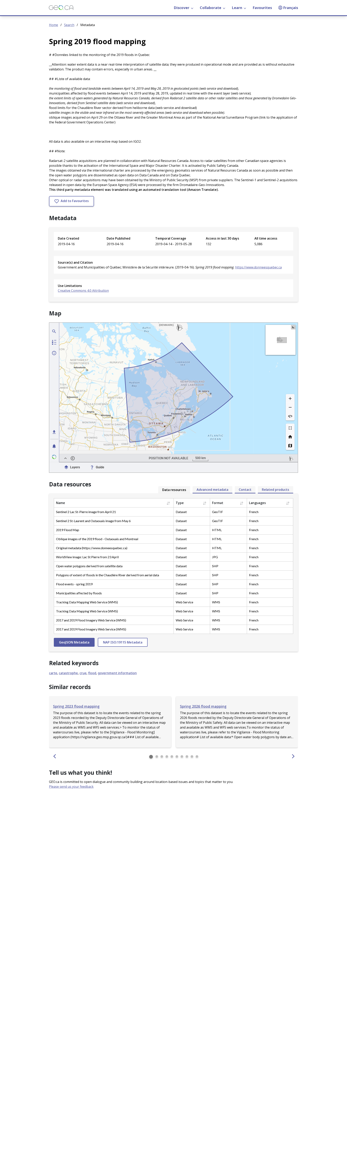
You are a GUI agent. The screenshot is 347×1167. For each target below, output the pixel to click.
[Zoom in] (290, 398)
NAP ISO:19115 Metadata (122, 642)
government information (117, 673)
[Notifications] (54, 446)
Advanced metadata (212, 489)
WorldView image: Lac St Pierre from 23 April (87, 557)
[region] (178, 392)
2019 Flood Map (67, 530)
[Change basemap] (290, 445)
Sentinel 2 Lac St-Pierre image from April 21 (86, 512)
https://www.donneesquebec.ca (258, 267)
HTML (217, 530)
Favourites (262, 7)
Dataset (181, 512)
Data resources (174, 490)
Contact (245, 489)
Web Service (184, 602)
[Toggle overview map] (293, 327)
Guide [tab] (100, 467)
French (253, 512)
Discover (181, 7)
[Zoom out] (290, 407)
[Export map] (54, 432)
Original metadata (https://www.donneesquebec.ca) (91, 548)
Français (290, 7)
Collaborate (210, 7)
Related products (275, 489)
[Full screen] (290, 428)
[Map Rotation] (290, 416)
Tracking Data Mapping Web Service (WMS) (87, 602)
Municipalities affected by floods (79, 593)
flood (92, 673)
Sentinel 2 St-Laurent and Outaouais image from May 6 (93, 521)
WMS (216, 602)
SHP (215, 566)
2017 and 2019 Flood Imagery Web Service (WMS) (91, 620)
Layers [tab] (75, 467)
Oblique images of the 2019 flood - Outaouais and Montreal (97, 539)
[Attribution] (73, 458)
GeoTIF (217, 512)
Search (69, 25)
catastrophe (68, 673)
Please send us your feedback (71, 786)
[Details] (54, 353)
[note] (291, 458)
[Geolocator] (54, 331)
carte (53, 673)
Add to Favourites (74, 201)
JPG (215, 557)
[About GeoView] (54, 456)
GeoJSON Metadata (74, 642)
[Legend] (54, 342)
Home (53, 25)
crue (83, 673)
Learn (237, 7)
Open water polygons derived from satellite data (89, 566)
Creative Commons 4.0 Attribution (83, 290)
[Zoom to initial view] (290, 436)
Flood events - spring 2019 (74, 584)
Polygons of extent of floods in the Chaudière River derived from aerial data (107, 575)
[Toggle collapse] (65, 458)
